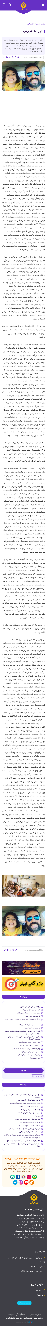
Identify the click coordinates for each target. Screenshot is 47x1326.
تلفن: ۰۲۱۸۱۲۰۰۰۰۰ (36, 1266)
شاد (34, 1177)
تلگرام (15, 1182)
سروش (18, 1177)
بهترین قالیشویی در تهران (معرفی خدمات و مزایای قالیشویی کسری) (24, 1038)
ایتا (31, 1182)
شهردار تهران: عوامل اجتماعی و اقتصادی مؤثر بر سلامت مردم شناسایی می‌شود (22, 1032)
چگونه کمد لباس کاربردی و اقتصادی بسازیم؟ (25, 1048)
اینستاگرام (20, 1182)
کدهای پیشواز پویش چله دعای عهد (29, 1100)
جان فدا (37, 1116)
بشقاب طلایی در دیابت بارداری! (30, 1052)
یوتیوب (26, 1182)
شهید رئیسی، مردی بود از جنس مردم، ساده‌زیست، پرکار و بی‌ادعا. (22, 1095)
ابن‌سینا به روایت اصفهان (32, 1028)
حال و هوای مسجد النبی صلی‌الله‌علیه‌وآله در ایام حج (23, 1140)
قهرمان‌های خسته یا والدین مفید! (29, 1125)
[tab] (23, 997)
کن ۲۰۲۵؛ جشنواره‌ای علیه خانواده (29, 1106)
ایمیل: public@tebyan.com (31, 1271)
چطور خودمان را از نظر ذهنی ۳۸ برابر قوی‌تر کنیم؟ (24, 1103)
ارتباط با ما (39, 1290)
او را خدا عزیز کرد (32, 31)
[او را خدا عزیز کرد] (23, 76)
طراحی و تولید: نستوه (22, 1322)
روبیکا (23, 1177)
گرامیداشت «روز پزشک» (32, 1016)
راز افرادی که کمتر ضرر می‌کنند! (30, 1109)
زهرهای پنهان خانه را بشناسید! (30, 1122)
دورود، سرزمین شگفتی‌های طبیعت (29, 1113)
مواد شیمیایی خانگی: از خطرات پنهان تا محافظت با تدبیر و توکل (22, 1144)
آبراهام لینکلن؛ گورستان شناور (30, 1006)
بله (12, 1177)
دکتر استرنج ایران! (34, 1058)
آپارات (29, 1177)
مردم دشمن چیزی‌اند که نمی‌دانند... (28, 1025)
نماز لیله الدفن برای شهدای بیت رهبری (27, 1119)
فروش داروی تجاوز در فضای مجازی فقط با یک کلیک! (24, 1128)
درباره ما (40, 1295)
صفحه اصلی (40, 24)
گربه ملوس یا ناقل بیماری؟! (31, 1010)
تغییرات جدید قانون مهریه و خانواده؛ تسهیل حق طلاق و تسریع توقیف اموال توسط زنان (22, 1136)
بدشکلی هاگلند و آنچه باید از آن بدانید (28, 1132)
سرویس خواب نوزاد (37, 1076)
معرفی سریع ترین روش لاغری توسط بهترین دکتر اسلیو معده (22, 1020)
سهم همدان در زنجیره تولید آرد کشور (28, 1013)
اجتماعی (30, 24)
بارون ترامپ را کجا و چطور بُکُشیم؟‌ (29, 1042)
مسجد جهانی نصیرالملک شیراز (30, 1045)
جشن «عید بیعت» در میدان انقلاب (29, 1055)
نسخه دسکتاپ (24, 1303)
